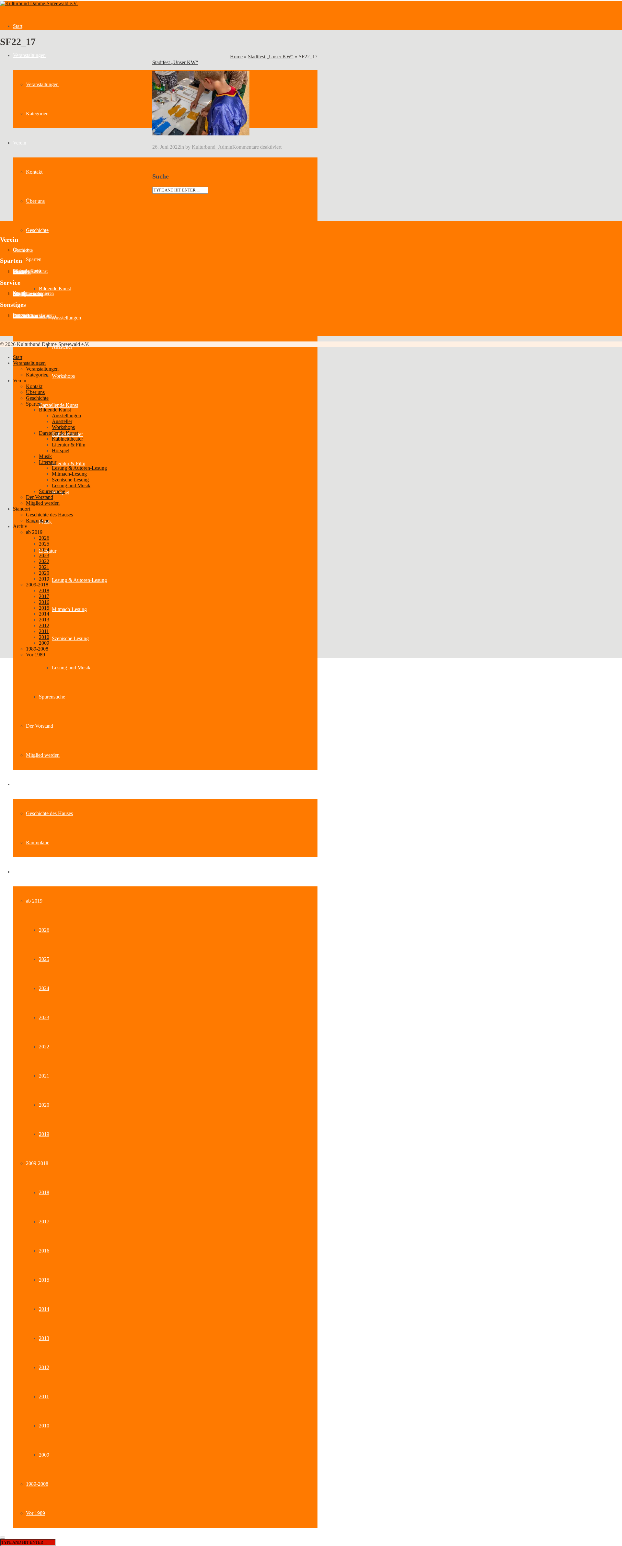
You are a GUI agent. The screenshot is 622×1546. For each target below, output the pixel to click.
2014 (44, 1309)
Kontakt (34, 172)
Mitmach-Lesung (69, 609)
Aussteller (22, 272)
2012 (44, 1367)
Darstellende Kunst (58, 405)
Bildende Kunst (55, 288)
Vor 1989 (35, 1513)
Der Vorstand (39, 726)
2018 (44, 1192)
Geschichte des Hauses (49, 813)
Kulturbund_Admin (212, 147)
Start (17, 26)
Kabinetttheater (67, 439)
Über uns (35, 201)
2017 (44, 1221)
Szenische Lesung (70, 638)
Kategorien (37, 113)
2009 (44, 1455)
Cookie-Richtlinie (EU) (34, 316)
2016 (44, 1250)
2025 (44, 959)
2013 (44, 1338)
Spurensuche (52, 696)
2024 (44, 988)
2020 (44, 1105)
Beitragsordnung (28, 294)
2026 (44, 930)
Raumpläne (37, 842)
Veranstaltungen (29, 55)
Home (236, 56)
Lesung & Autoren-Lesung (79, 580)
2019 (44, 1134)
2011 (44, 1396)
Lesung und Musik (71, 667)
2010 (44, 1425)
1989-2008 (37, 1484)
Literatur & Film (68, 463)
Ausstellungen (66, 317)
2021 (44, 1076)
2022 (44, 1046)
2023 (44, 1017)
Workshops (63, 376)
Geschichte (37, 230)
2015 (44, 1280)
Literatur (47, 462)
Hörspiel (60, 450)
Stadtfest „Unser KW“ (271, 56)
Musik (45, 456)
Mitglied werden (43, 755)
